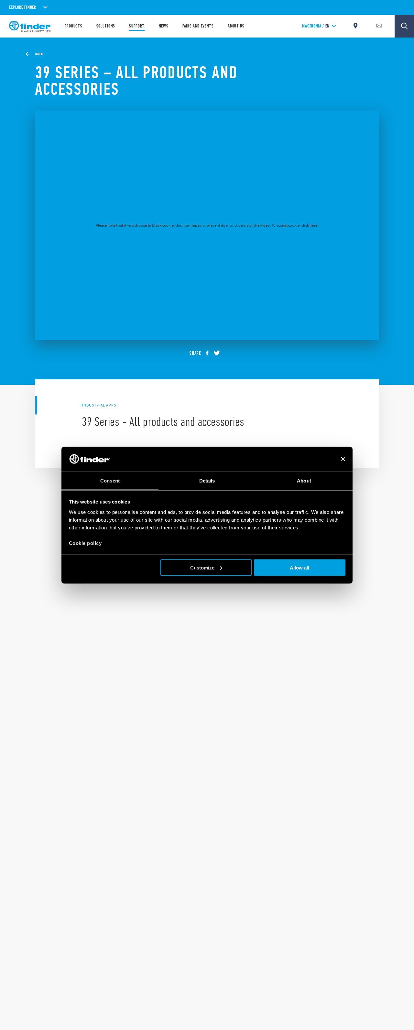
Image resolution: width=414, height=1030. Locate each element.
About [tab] (304, 480)
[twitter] (219, 353)
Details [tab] (207, 480)
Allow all (299, 567)
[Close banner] (343, 459)
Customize (202, 567)
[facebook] (209, 353)
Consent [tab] (110, 480)
